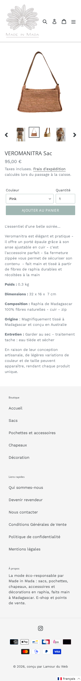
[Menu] (73, 21)
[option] (20, 134)
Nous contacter (23, 512)
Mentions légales (24, 549)
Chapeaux (18, 445)
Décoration (19, 457)
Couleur (12, 190)
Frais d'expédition (49, 169)
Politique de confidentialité (34, 536)
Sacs (13, 420)
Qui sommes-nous (26, 487)
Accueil (15, 408)
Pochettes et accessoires (32, 432)
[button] (69, 678)
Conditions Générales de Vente (38, 524)
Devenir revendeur (26, 499)
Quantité (63, 190)
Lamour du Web (55, 666)
